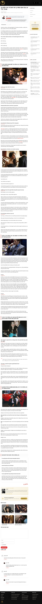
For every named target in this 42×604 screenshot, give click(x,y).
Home (2, 12)
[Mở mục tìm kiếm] (37, 3)
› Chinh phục (31, 10)
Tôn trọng (2, 128)
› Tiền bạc (31, 16)
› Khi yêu (31, 12)
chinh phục (13, 97)
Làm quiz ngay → (23, 498)
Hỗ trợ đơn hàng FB (25, 597)
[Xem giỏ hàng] (34, 3)
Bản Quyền (2, 597)
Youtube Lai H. (34, 597)
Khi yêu (5, 12)
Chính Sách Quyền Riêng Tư (15, 594)
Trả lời (5, 559)
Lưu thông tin (4, 544)
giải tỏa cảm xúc (20, 138)
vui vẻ (24, 53)
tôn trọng (20, 141)
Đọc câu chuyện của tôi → (9, 493)
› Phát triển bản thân (32, 14)
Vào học (23, 594)
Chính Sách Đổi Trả (14, 597)
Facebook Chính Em (35, 594)
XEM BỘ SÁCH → (9, 18)
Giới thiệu (2, 594)
